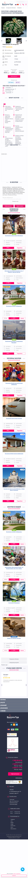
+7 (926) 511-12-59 (17, 768)
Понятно (14, 875)
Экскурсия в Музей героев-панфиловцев (14, 453)
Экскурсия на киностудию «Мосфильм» (14, 235)
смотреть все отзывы (14, 669)
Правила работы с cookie (14, 837)
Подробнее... (18, 873)
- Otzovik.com (12, 825)
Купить (22, 318)
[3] (9, 47)
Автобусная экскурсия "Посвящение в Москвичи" (14, 342)
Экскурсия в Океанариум (14, 602)
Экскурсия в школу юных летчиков (14, 418)
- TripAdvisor (12, 819)
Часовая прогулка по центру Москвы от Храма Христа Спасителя (14, 489)
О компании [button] (2, 711)
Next (26, 42)
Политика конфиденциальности (14, 836)
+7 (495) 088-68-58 (17, 760)
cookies (14, 873)
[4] (10, 47)
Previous (2, 42)
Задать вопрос (20, 206)
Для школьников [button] (4, 708)
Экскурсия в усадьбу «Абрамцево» (14, 306)
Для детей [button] (2, 702)
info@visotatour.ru (18, 777)
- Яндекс (11, 822)
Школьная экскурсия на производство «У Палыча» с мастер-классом (14, 271)
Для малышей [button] (3, 705)
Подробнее (19, 247)
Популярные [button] (3, 699)
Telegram (11, 82)
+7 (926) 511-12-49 (17, 764)
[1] (7, 47)
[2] (8, 47)
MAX (18, 82)
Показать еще (15, 201)
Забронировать (14, 76)
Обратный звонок (15, 773)
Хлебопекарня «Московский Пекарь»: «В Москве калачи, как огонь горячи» (14, 568)
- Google (11, 824)
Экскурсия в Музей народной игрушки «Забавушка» (14, 384)
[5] (12, 47)
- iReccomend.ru (13, 828)
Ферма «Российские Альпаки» (14, 638)
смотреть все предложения (14, 212)
